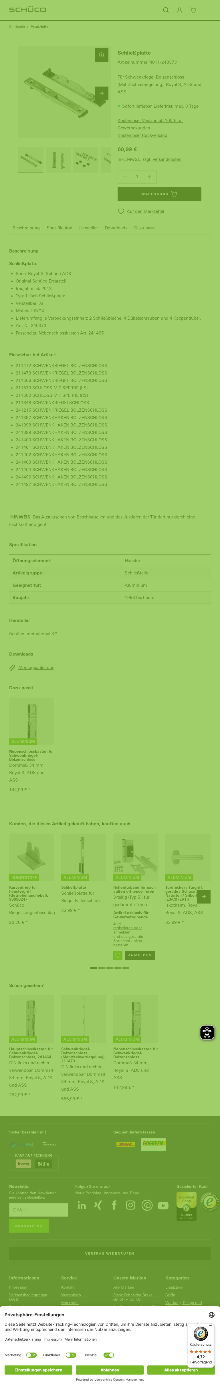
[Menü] (210, 1326)
